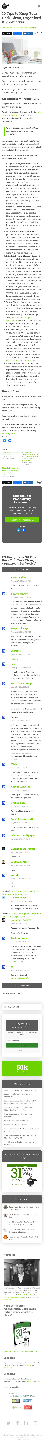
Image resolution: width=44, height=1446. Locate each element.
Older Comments (22, 569)
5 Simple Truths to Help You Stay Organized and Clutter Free (10, 470)
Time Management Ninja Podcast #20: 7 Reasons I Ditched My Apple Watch (20, 1102)
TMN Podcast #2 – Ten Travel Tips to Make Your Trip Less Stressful (23, 1223)
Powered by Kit (22, 1050)
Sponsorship (25, 1437)
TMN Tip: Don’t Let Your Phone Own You (20, 1090)
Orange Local (19, 802)
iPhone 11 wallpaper (23, 848)
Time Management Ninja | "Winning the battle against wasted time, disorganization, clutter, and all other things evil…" (18, 6)
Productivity (18, 28)
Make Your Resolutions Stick (16, 1121)
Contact (26, 1440)
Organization (7, 28)
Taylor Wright (19, 593)
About (19, 1440)
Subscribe (22, 1045)
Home (8, 1437)
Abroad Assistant (21, 786)
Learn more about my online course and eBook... (21, 1352)
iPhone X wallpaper (23, 835)
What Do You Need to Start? (15, 1125)
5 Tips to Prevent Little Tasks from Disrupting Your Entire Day (18, 1108)
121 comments (30, 28)
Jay (13, 664)
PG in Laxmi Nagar (22, 683)
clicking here (8, 433)
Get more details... (33, 1381)
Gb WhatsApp (19, 897)
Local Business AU (22, 819)
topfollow (15, 961)
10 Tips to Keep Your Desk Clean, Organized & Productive (22, 1230)
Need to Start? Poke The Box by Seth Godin (23, 1238)
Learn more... (8, 1299)
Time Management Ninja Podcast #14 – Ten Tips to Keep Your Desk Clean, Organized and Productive (30, 456)
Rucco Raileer (19, 577)
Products (15, 1437)
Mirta (14, 764)
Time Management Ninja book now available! (18, 1115)
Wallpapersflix (20, 861)
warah (15, 875)
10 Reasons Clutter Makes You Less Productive (18, 1095)
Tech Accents (19, 938)
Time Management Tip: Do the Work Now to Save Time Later (22, 1130)
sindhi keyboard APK (20, 978)
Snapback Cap (19, 628)
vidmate (16, 650)
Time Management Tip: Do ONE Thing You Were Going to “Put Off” (21, 1136)
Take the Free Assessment (22, 520)
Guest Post (36, 1437)
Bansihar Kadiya (21, 919)
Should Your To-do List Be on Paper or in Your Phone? (20, 1143)
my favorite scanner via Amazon (21, 360)
